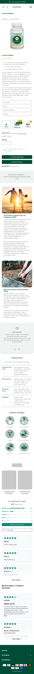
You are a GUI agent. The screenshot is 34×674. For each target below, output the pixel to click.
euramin (19, 671)
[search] (7, 7)
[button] (17, 157)
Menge (4, 140)
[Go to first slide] (19, 349)
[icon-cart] (30, 7)
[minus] (4, 143)
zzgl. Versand (22, 133)
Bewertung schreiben (17, 524)
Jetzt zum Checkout (17, 162)
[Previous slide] (15, 349)
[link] (10, 420)
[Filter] (4, 530)
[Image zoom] (17, 36)
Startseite (4, 19)
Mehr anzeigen (16, 580)
